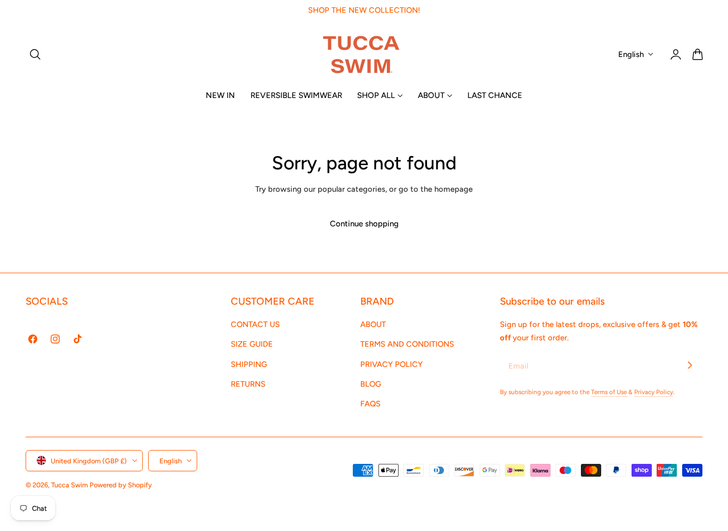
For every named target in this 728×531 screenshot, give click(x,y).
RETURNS (248, 384)
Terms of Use (609, 392)
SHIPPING (249, 364)
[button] (35, 54)
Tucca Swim (69, 484)
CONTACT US (255, 324)
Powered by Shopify (121, 484)
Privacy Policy (653, 392)
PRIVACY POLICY (391, 364)
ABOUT (373, 324)
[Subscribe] (689, 365)
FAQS (370, 404)
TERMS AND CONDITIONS (407, 344)
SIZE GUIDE (252, 344)
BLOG (370, 384)
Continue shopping (364, 223)
